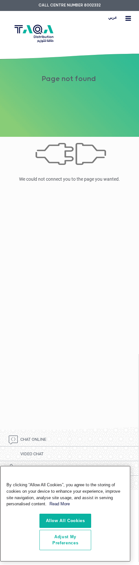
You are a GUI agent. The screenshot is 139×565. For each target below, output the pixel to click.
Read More (59, 503)
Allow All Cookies (65, 520)
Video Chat (32, 453)
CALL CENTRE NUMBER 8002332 (69, 5)
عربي (112, 17)
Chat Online (33, 439)
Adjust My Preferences (65, 539)
